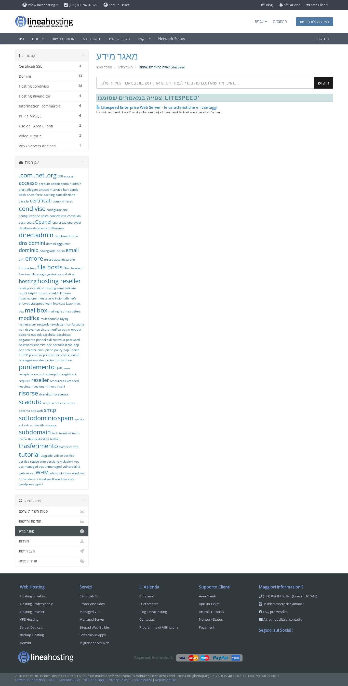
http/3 (32, 293)
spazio (79, 419)
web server (27, 473)
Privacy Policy (118, 680)
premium (35, 355)
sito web (37, 410)
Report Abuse (165, 680)
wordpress (26, 484)
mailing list (56, 311)
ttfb (75, 447)
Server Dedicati (31, 627)
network (43, 324)
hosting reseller (59, 280)
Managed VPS (89, 611)
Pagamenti (207, 627)
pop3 (67, 350)
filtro (66, 268)
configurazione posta (34, 216)
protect (50, 360)
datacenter (41, 228)
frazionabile (27, 274)
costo (30, 222)
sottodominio (38, 418)
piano (49, 350)
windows (65, 473)
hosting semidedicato (61, 288)
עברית (259, 21)
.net (39, 175)
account (44, 184)
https (41, 293)
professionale (69, 355)
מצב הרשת (27, 551)
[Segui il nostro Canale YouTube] (283, 643)
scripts (56, 403)
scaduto (30, 402)
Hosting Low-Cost (33, 596)
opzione (24, 334)
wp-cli (39, 484)
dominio (28, 250)
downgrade (47, 251)
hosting (27, 281)
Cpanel (43, 221)
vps (76, 461)
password (73, 340)
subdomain (35, 432)
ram (67, 368)
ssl (31, 425)
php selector (27, 350)
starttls (39, 425)
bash (22, 194)
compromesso (63, 201)
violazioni (66, 461)
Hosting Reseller (32, 611)
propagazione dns (31, 360)
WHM (42, 472)
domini (37, 242)
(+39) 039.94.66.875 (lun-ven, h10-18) (289, 596)
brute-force (35, 194)
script (46, 403)
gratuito (53, 274)
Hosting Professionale (36, 603)
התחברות (280, 21)
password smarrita (32, 345)
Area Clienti (319, 5)
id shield (52, 293)
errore (34, 258)
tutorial (29, 454)
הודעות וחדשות (63, 38)
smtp (50, 409)
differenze (57, 228)
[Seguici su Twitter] (273, 643)
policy (58, 350)
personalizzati (63, 345)
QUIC (59, 368)
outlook (36, 334)
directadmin (36, 235)
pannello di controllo (50, 340)
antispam (45, 189)
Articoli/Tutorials (211, 611)
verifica (69, 455)
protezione (64, 360)
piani (40, 350)
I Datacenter (148, 603)
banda (74, 189)
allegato (32, 189)
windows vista (65, 479)
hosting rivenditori (32, 288)
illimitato (65, 293)
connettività (58, 216)
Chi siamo (146, 596)
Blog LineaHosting (153, 611)
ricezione (38, 386)
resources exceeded (64, 381)
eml (21, 259)
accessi (69, 176)
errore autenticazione (59, 259)
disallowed (62, 236)
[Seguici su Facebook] (263, 643)
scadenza (61, 394)
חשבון (321, 38)
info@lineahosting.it (42, 5)
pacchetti (49, 334)
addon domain (61, 184)
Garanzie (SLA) (69, 680)
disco (74, 236)
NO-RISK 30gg (94, 680)
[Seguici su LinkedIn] (293, 643)
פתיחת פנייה (28, 561)
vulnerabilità (71, 466)
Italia (66, 298)
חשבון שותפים (119, 38)
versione (53, 461)
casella (24, 201)
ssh (26, 425)
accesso (28, 182)
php (76, 345)
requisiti (24, 381)
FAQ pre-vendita (275, 611)
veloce (58, 455)
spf (21, 425)
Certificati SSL (89, 596)
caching (49, 194)
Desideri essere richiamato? (283, 603)
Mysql (64, 319)
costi (22, 222)
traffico (55, 439)
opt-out (76, 329)
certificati (41, 200)
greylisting (67, 274)
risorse (28, 393)
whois (54, 473)
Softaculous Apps (92, 635)
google (41, 274)
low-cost (59, 303)
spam (65, 418)
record (39, 374)
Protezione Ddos (92, 603)
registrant (69, 374)
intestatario (46, 298)
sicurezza (68, 403)
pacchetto (64, 334)
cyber (78, 222)
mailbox (36, 310)
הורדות (24, 541)
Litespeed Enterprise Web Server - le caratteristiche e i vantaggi (158, 107)
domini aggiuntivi (58, 244)
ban (66, 189)
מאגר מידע (91, 38)
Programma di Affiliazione (158, 627)
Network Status (171, 38)
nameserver (27, 324)
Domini (25, 643)
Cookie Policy (142, 680)
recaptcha (26, 374)
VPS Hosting (29, 619)
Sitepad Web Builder (94, 627)
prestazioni (51, 355)
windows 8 (46, 479)
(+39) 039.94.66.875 (82, 5)
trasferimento (38, 445)
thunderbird (36, 439)
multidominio (50, 319)
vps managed (28, 466)
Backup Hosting (32, 635)
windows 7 (30, 479)
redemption (53, 374)
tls (47, 439)
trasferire (65, 447)
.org (51, 175)
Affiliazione (291, 5)
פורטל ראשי (104, 67)
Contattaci (147, 619)
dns (23, 242)
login (48, 303)
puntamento (37, 367)
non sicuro (42, 329)
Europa (24, 268)
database (25, 228)
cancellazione (65, 194)
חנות (36, 38)
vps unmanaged (50, 466)
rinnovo (51, 386)
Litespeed (37, 303)
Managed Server (91, 619)
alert (22, 189)
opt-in (66, 329)
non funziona (75, 324)
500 (60, 176)
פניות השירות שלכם (33, 511)
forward (76, 268)
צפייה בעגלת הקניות (314, 21)
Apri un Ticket (118, 5)
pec (49, 345)
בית (21, 38)
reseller (40, 380)
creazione (66, 222)
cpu (55, 222)
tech (55, 433)
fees (33, 268)
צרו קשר (144, 38)
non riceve (26, 329)
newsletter (57, 324)
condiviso (32, 208)
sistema (24, 410)
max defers (73, 311)
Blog (269, 5)
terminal (65, 433)
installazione (28, 298)
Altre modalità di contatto (282, 619)
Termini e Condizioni (30, 680)
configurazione (57, 210)
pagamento (27, 340)
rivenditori (46, 394)
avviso (57, 189)
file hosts (49, 267)
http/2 (23, 293)
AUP (52, 680)
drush (61, 251)
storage (50, 425)
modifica (29, 318)
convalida (74, 216)
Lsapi (69, 303)
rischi (61, 386)
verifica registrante (32, 461)
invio (58, 298)
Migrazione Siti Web (94, 643)
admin (76, 184)
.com (26, 175)
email (72, 250)
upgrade (47, 455)
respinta (25, 386)
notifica (55, 329)
